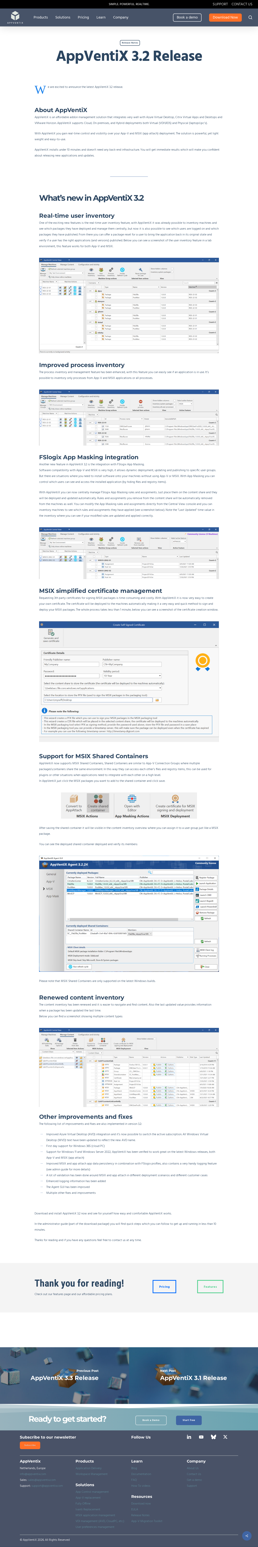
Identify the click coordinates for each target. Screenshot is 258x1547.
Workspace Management (92, 1474)
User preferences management (95, 1527)
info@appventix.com (33, 1474)
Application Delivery (89, 1468)
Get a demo (194, 1480)
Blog (134, 1468)
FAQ (134, 1480)
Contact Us (194, 1474)
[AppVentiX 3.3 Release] (64, 1375)
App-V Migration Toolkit (146, 1521)
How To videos (140, 1486)
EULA (134, 1509)
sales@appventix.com (42, 1480)
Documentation (141, 1474)
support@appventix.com (47, 1486)
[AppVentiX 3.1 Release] (193, 1375)
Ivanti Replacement (88, 1509)
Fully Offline (83, 1503)
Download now (141, 1503)
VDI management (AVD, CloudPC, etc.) (100, 1521)
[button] (164, 1286)
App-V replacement (88, 1497)
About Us (193, 1468)
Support (192, 1486)
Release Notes (130, 43)
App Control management (92, 1492)
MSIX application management (95, 1515)
